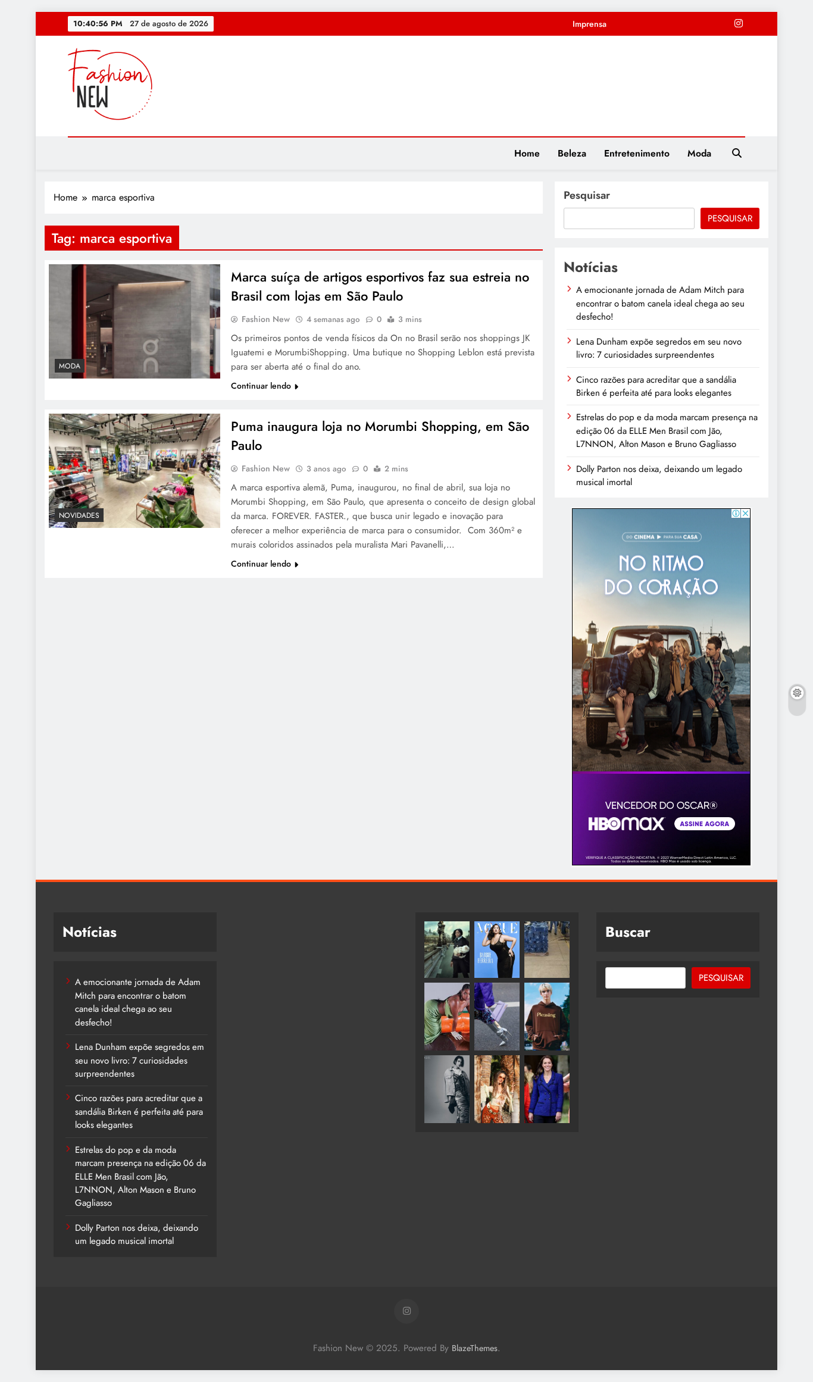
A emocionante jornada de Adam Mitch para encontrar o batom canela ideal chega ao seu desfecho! (660, 303)
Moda (699, 153)
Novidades (79, 515)
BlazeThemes (475, 1348)
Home (527, 153)
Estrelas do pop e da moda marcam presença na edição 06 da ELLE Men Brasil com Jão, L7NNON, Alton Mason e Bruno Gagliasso (667, 431)
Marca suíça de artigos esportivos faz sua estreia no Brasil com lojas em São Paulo (380, 286)
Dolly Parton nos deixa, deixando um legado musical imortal (659, 475)
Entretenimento (637, 153)
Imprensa (589, 24)
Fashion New (266, 319)
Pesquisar (587, 195)
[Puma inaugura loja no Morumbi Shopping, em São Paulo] (134, 471)
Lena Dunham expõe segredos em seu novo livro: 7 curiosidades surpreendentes (659, 348)
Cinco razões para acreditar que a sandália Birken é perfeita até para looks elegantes (656, 386)
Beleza (572, 153)
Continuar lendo (261, 386)
